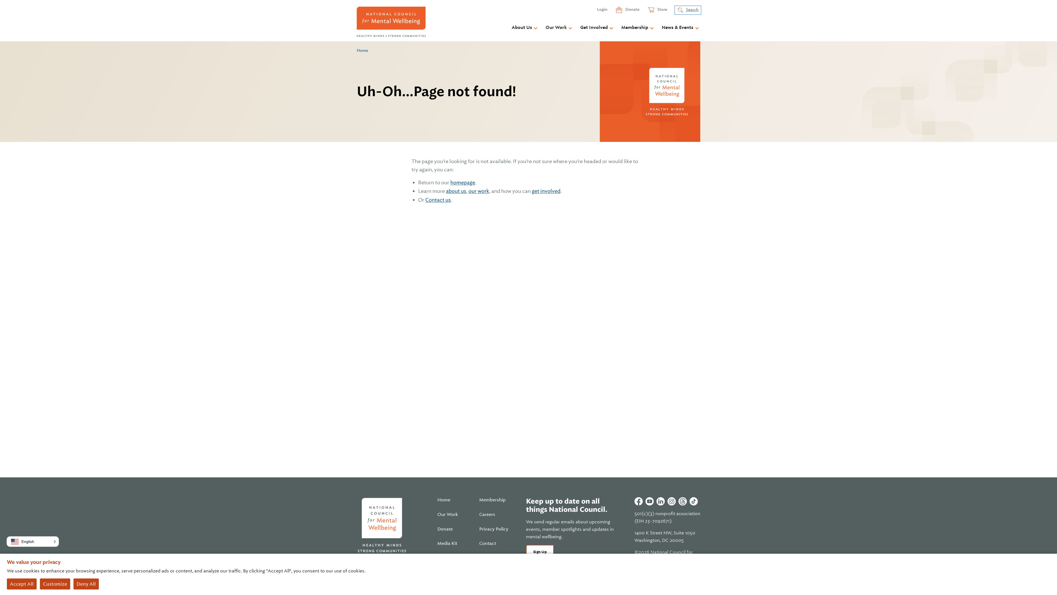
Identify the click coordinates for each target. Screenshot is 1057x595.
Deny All (86, 584)
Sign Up (540, 552)
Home (362, 50)
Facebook (638, 501)
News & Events (677, 27)
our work (478, 191)
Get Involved (594, 27)
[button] (33, 542)
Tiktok (694, 501)
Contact (487, 543)
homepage (462, 182)
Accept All (22, 584)
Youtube (649, 501)
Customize (55, 584)
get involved (546, 191)
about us (456, 191)
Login (602, 9)
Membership (634, 27)
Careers (487, 514)
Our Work (556, 27)
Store (661, 9)
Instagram (672, 501)
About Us (522, 27)
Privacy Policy (493, 529)
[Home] (391, 22)
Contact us (438, 200)
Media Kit (447, 543)
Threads (683, 501)
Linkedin (660, 501)
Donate (632, 9)
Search (692, 9)
